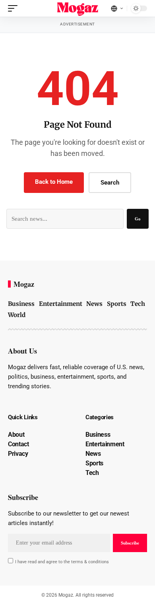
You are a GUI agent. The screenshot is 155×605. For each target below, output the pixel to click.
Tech (137, 303)
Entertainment (60, 303)
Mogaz (24, 284)
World (16, 315)
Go (138, 218)
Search (110, 182)
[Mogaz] (78, 8)
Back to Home (54, 181)
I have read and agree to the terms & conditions (62, 561)
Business (21, 303)
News (94, 303)
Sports (116, 303)
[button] (14, 8)
